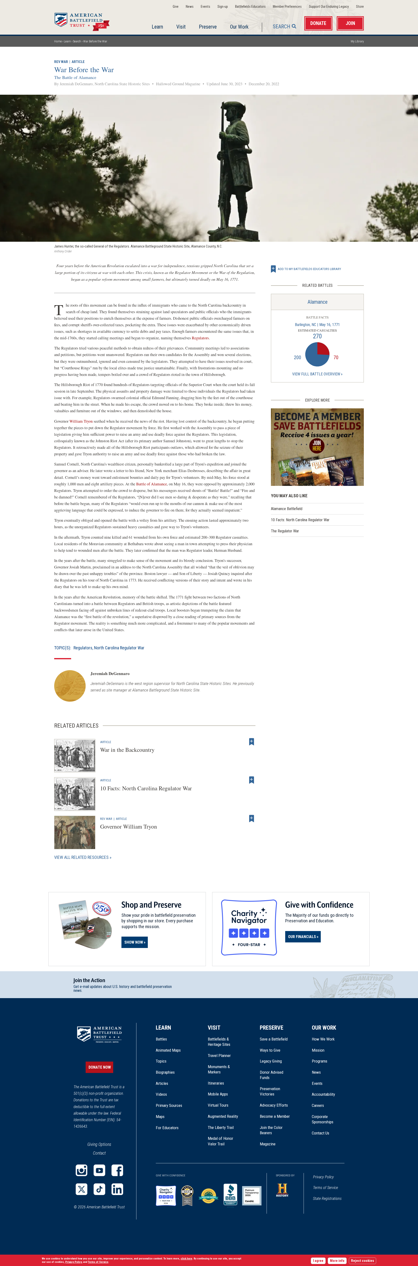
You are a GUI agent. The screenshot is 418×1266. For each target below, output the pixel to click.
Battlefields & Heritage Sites (219, 1042)
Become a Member (275, 1116)
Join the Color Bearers (271, 1130)
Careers (318, 1105)
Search (281, 26)
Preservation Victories (270, 1091)
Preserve (208, 27)
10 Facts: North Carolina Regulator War (146, 788)
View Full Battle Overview (316, 374)
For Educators (167, 1127)
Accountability (323, 1094)
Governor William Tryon (128, 826)
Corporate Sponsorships (322, 1119)
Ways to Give (270, 1050)
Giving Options (99, 1144)
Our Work (239, 27)
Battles (161, 1039)
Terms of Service (325, 1187)
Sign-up (222, 7)
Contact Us (320, 1133)
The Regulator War (285, 531)
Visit (181, 27)
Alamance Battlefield (286, 508)
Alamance (317, 302)
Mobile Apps (218, 1094)
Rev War (61, 62)
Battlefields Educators (250, 7)
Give (176, 7)
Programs (319, 1061)
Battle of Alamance (151, 484)
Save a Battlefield (274, 1039)
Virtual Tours (218, 1105)
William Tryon (81, 421)
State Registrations (327, 1198)
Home (87, 20)
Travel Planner (219, 1055)
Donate (318, 23)
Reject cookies (362, 1261)
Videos (161, 1094)
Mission (318, 1050)
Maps (160, 1116)
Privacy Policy (323, 1177)
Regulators (200, 338)
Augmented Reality (223, 1116)
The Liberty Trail (224, 1127)
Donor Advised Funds (271, 1075)
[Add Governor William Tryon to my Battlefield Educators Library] (251, 818)
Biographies (165, 1072)
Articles (162, 1083)
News (190, 7)
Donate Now (100, 1067)
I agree (318, 1261)
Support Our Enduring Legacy (329, 7)
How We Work (323, 1039)
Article (78, 62)
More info (337, 1261)
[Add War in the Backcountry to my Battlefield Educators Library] (251, 742)
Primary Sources (169, 1105)
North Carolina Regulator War (119, 647)
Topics (161, 1061)
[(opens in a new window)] (81, 1170)
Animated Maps (168, 1050)
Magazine (268, 1144)
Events (205, 7)
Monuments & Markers (219, 1069)
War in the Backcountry (127, 749)
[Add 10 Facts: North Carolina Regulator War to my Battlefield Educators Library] (251, 780)
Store (360, 7)
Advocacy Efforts (274, 1105)
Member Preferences (287, 7)
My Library (357, 41)
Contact (99, 1153)
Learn (157, 27)
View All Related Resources (81, 857)
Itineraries (216, 1083)
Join (350, 23)
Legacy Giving (276, 1061)
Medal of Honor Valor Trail (223, 1141)
